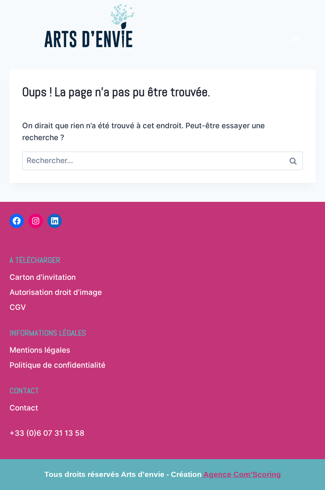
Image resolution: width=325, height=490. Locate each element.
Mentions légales (40, 350)
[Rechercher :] (162, 160)
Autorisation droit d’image (56, 292)
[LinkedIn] (55, 221)
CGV (18, 307)
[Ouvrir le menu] (294, 26)
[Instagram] (36, 221)
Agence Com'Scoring (241, 474)
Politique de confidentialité (57, 365)
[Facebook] (17, 221)
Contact (24, 407)
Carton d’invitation (43, 277)
